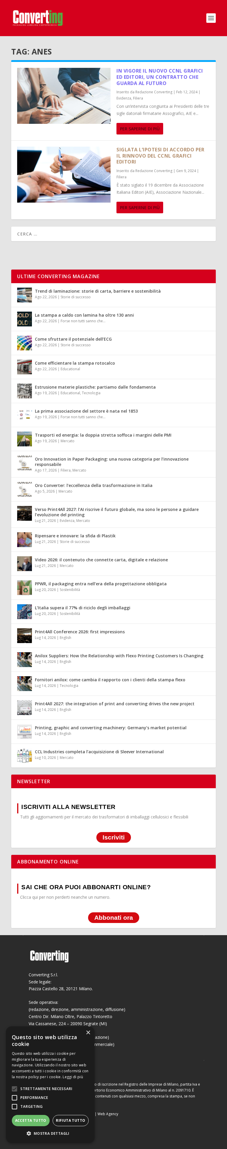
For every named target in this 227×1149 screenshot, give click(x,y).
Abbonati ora (113, 917)
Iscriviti (114, 837)
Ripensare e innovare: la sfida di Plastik (75, 536)
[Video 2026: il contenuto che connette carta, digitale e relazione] (24, 563)
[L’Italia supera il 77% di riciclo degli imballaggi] (24, 611)
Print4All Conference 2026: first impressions (80, 631)
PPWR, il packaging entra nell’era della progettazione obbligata (101, 583)
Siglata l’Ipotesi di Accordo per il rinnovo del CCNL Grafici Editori (160, 155)
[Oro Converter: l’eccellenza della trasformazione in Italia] (24, 489)
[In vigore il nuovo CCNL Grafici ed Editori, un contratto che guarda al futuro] (64, 96)
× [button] (88, 1033)
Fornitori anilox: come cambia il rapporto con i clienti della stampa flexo (110, 679)
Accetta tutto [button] (30, 1120)
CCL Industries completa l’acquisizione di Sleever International (99, 751)
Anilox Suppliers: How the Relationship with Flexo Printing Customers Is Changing (119, 655)
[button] (50, 1133)
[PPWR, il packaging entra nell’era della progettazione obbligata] (24, 587)
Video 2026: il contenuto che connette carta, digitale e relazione (101, 560)
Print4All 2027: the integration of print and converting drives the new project (114, 703)
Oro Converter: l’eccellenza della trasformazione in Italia (94, 485)
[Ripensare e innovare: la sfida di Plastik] (24, 539)
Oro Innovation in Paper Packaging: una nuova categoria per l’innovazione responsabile (112, 461)
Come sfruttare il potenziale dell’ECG (73, 339)
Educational (70, 368)
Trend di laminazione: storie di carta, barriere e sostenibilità (98, 291)
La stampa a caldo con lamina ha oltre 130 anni (84, 315)
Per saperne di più (140, 129)
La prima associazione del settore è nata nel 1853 (86, 411)
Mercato (67, 440)
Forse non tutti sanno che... (83, 320)
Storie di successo (76, 296)
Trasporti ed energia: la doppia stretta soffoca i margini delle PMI (103, 435)
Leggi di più (73, 1076)
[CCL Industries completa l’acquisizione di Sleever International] (24, 755)
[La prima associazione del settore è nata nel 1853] (24, 415)
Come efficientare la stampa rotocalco (75, 363)
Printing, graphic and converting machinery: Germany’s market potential (111, 727)
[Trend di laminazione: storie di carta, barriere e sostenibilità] (24, 295)
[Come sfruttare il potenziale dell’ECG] (24, 343)
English (65, 637)
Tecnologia (91, 392)
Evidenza (123, 98)
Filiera (138, 98)
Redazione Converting (153, 91)
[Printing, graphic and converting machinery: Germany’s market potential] (24, 731)
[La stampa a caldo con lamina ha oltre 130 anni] (24, 319)
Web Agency (108, 1113)
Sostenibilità (70, 589)
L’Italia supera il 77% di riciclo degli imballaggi (82, 607)
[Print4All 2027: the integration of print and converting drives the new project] (24, 707)
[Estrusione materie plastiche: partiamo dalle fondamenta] (24, 391)
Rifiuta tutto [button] (70, 1120)
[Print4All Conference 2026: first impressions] (24, 635)
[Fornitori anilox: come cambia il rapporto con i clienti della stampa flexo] (24, 683)
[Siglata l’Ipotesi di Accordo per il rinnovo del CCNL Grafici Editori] (64, 175)
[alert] (50, 1084)
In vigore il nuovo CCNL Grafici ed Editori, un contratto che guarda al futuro (159, 77)
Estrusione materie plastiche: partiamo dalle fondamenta (95, 387)
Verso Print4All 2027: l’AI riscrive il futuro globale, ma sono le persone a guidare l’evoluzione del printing (117, 512)
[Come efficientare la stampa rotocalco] (24, 367)
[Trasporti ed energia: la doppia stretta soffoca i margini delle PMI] (24, 439)
